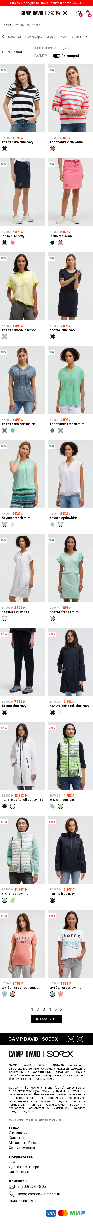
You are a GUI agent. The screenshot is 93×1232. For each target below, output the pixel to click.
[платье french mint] (70, 568)
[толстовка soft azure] (22, 380)
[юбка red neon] (70, 192)
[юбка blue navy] (22, 192)
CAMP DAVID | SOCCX (33, 1039)
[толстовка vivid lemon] (22, 286)
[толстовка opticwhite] (70, 98)
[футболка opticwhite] (70, 944)
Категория (43, 48)
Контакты (16, 1138)
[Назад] (3, 36)
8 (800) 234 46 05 (32, 1187)
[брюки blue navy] (22, 662)
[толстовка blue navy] (22, 98)
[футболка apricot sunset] (22, 944)
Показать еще (46, 1019)
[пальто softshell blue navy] (70, 662)
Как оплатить (19, 1172)
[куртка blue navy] (70, 850)
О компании (18, 1133)
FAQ (12, 1162)
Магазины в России (24, 1143)
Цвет (66, 48)
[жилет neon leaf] (70, 756)
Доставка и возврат (25, 1167)
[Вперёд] (86, 36)
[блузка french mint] (22, 474)
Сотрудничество (22, 1148)
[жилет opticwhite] (22, 850)
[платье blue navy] (70, 286)
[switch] (56, 56)
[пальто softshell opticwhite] (22, 756)
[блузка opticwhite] (70, 474)
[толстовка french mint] (70, 380)
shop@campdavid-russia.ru (38, 1194)
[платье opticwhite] (22, 568)
